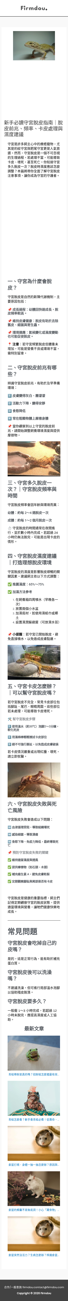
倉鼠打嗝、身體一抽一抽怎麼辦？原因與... (34, 1165)
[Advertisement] (34, 92)
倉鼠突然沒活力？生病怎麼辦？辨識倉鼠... (34, 1255)
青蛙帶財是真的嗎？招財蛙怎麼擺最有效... (34, 1074)
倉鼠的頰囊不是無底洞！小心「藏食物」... (34, 1210)
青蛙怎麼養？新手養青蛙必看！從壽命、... (34, 1119)
